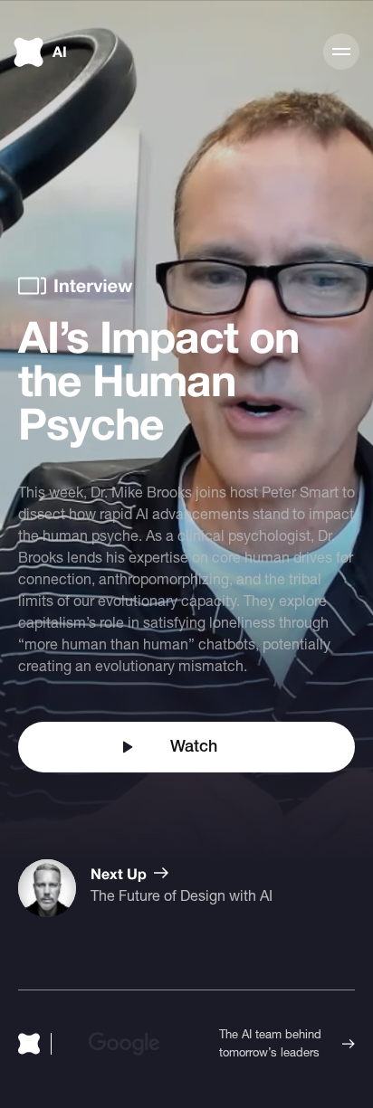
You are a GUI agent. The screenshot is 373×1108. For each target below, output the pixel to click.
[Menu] (341, 51)
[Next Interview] (145, 888)
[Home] (35, 1044)
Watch (193, 747)
